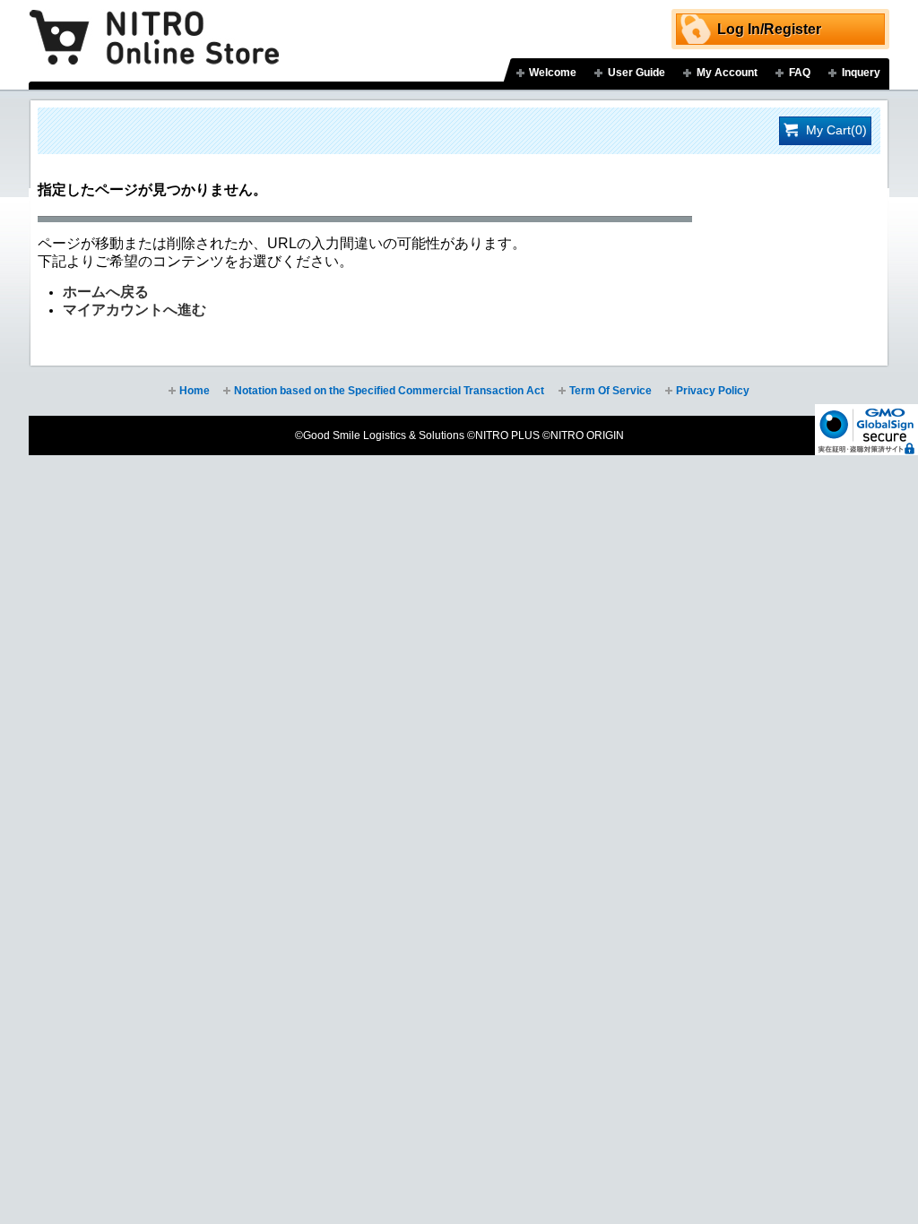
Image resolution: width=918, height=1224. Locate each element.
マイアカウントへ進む (134, 309)
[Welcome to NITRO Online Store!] (154, 24)
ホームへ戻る (106, 291)
